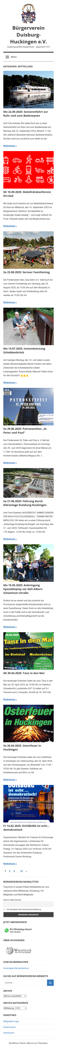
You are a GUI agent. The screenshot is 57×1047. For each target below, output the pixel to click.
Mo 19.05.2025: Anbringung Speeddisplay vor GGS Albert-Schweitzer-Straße (23, 589)
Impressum (8, 1032)
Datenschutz (9, 1027)
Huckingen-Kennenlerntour (16, 968)
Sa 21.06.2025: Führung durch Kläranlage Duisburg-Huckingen (24, 503)
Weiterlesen (9, 145)
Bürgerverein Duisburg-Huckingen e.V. (28, 34)
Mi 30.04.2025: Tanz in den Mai (23, 673)
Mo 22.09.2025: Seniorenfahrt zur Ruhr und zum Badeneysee (25, 113)
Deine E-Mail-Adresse (12, 900)
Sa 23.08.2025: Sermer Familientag (26, 272)
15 (21, 871)
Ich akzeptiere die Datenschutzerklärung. (24, 909)
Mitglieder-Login (11, 1021)
